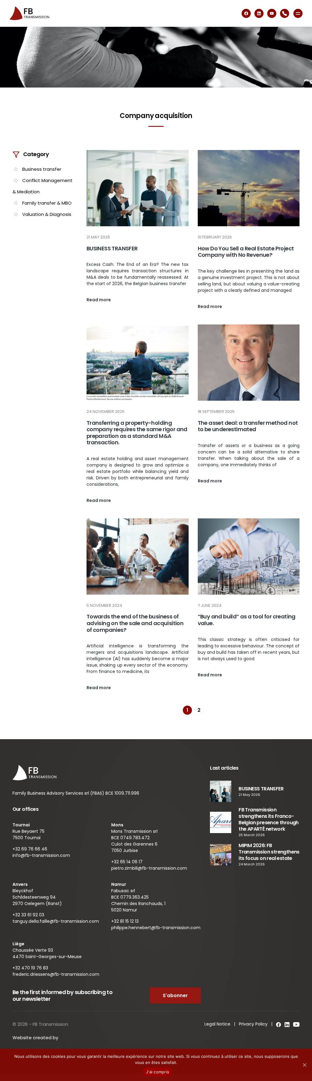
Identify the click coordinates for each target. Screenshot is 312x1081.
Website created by (35, 1037)
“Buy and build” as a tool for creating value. (247, 620)
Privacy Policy (253, 1024)
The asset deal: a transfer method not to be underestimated (248, 426)
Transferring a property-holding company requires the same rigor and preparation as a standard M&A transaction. (137, 432)
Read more (99, 300)
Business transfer (41, 169)
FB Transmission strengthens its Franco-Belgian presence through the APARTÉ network (269, 819)
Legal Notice (217, 1024)
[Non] (304, 1065)
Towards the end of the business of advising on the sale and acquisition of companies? (135, 623)
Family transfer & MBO (47, 203)
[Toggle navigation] (298, 13)
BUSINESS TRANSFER (112, 248)
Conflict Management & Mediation (42, 186)
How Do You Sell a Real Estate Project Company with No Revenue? (246, 252)
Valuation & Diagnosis (46, 214)
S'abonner (175, 995)
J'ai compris (157, 1071)
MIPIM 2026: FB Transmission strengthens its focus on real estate (269, 852)
